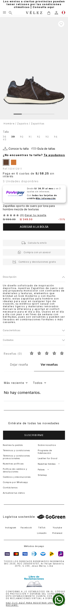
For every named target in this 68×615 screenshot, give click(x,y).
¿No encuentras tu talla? (34, 155)
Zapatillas (38, 123)
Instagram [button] (10, 527)
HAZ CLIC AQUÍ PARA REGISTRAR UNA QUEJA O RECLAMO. (35, 604)
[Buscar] (10, 13)
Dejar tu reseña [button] (35, 215)
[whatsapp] (59, 600)
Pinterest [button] (57, 533)
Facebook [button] (26, 527)
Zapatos (23, 123)
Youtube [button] (57, 527)
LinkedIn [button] (41, 533)
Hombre (9, 123)
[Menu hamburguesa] (4, 13)
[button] (49, 13)
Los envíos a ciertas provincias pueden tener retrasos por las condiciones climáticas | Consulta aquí (34, 4)
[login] (56, 12)
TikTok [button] (41, 527)
